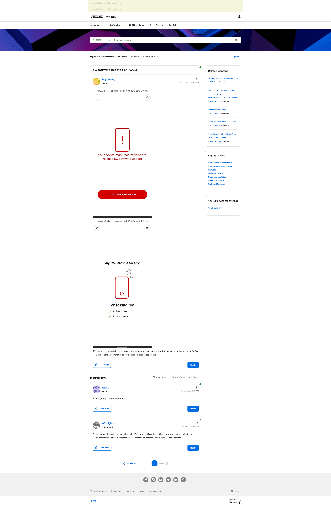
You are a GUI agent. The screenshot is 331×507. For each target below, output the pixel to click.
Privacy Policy (116, 491)
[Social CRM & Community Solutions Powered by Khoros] (234, 501)
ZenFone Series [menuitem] (116, 25)
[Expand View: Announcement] (105, 25)
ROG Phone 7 (215, 113)
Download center (216, 180)
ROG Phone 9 (215, 101)
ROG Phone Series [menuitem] (136, 25)
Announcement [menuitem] (97, 25)
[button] (96, 365)
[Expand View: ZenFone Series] (124, 25)
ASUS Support (214, 208)
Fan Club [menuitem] (172, 25)
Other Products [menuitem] (156, 25)
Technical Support (216, 184)
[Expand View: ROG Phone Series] (146, 25)
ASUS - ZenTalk (103, 17)
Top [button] (94, 500)
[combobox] (176, 40)
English (93, 56)
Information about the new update (222, 122)
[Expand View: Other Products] (165, 25)
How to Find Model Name (220, 162)
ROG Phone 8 (215, 82)
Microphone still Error (217, 110)
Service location (215, 173)
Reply (193, 365)
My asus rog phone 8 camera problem (223, 78)
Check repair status (217, 177)
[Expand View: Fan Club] (178, 25)
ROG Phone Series (106, 56)
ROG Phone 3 (122, 56)
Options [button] (236, 56)
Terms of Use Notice (99, 491)
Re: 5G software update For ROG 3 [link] (145, 56)
